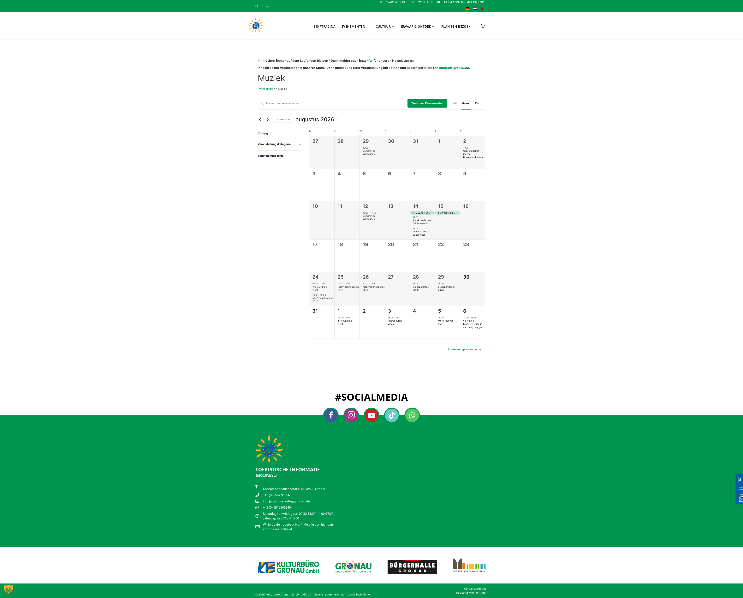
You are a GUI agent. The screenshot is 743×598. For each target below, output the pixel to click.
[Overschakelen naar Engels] (482, 8)
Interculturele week (319, 288)
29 (366, 141)
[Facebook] (331, 415)
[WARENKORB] (483, 24)
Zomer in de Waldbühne (369, 152)
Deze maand (283, 119)
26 (366, 277)
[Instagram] (351, 415)
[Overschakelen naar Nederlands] (475, 8)
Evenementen (354, 26)
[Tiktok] (392, 415)
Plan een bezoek (456, 26)
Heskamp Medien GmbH (472, 593)
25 (340, 277)
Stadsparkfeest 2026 (421, 288)
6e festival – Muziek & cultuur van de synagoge (472, 324)
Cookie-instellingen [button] (359, 594)
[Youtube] (371, 415)
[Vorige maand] (260, 119)
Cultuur (383, 26)
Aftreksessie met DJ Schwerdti (422, 222)
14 (415, 206)
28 (416, 277)
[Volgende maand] (267, 119)
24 (315, 277)
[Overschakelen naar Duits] (467, 8)
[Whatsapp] (412, 415)
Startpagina (325, 26)
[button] (8, 589)
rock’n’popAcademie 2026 (349, 288)
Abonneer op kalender (462, 349)
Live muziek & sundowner (420, 233)
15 (440, 206)
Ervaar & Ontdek (416, 26)
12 (365, 206)
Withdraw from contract (273, 587)
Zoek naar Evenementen (427, 103)
